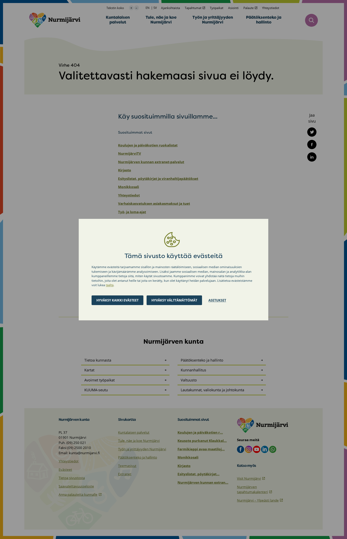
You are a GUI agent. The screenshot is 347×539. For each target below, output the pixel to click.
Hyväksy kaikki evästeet (117, 300)
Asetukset (217, 300)
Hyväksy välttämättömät (174, 300)
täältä (109, 285)
